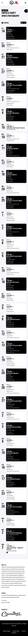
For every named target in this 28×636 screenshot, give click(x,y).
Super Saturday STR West (13, 534)
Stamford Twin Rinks (12, 551)
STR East (9, 33)
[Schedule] (24, 23)
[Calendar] (21, 23)
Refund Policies (6, 631)
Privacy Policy (16, 631)
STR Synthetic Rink (11, 129)
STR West (9, 59)
